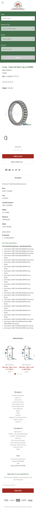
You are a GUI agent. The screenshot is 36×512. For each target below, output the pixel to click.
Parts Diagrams (18, 408)
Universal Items (18, 447)
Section (3, 45)
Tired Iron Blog (18, 419)
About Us (18, 397)
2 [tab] (18, 374)
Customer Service (18, 402)
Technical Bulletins (18, 395)
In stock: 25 (15, 76)
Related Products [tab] (18, 338)
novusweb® (28, 506)
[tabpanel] (9, 358)
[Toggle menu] (2, 2)
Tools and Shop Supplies (18, 442)
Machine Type (5, 25)
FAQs (18, 413)
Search (18, 58)
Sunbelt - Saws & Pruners (18, 436)
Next (34, 355)
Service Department (18, 406)
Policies (18, 415)
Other (18, 449)
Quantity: (18, 147)
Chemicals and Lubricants (18, 445)
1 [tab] (15, 374)
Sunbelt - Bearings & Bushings (18, 434)
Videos (18, 411)
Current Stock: (7, 82)
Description (18, 178)
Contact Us (18, 400)
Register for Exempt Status (18, 417)
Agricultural (18, 432)
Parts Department (18, 404)
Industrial (18, 438)
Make (2, 14)
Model (3, 35)
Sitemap (18, 422)
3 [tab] (21, 374)
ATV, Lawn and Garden (18, 440)
